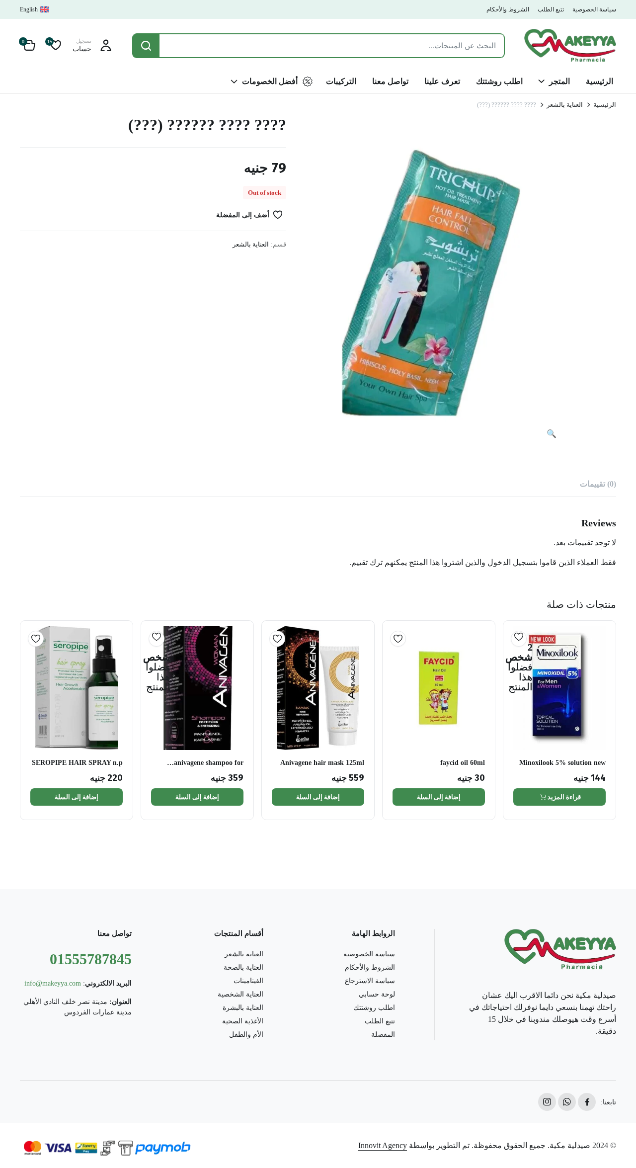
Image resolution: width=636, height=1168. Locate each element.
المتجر (559, 81)
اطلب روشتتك (499, 81)
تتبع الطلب (551, 9)
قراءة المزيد (564, 797)
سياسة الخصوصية (594, 9)
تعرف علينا (442, 81)
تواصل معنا (390, 81)
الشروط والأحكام (507, 9)
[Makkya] (570, 45)
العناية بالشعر (565, 104)
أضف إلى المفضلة (242, 215)
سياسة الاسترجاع (370, 981)
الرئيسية (599, 81)
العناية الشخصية (240, 994)
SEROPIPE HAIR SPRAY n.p (77, 762)
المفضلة (383, 1034)
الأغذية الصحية (242, 1021)
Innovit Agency (382, 1145)
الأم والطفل (246, 1034)
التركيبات (341, 81)
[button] (29, 45)
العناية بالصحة (243, 967)
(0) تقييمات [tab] (598, 484)
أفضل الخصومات (270, 81)
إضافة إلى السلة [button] (439, 797)
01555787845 (91, 959)
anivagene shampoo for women (208, 763)
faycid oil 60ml (462, 762)
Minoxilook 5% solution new (562, 762)
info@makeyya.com (52, 983)
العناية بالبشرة (243, 1007)
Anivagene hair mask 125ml (322, 762)
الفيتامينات (248, 981)
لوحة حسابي (377, 994)
